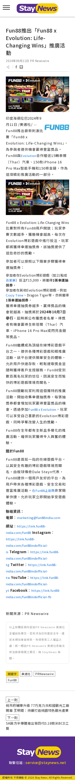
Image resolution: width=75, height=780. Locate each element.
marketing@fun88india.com (38, 517)
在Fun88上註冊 (43, 490)
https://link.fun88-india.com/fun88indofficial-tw (31, 571)
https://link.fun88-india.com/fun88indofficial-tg (32, 558)
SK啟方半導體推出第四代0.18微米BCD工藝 (37, 726)
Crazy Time (14, 295)
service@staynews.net (45, 762)
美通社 (26, 674)
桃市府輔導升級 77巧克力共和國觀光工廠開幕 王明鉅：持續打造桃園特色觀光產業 (37, 708)
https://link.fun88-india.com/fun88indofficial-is (27, 545)
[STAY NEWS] (37, 8)
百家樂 (11, 280)
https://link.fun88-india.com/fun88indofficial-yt (32, 584)
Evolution (28, 155)
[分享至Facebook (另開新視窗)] (16, 67)
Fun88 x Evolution (42, 409)
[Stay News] (37, 752)
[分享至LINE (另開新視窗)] (21, 67)
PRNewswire (44, 674)
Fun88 (12, 680)
